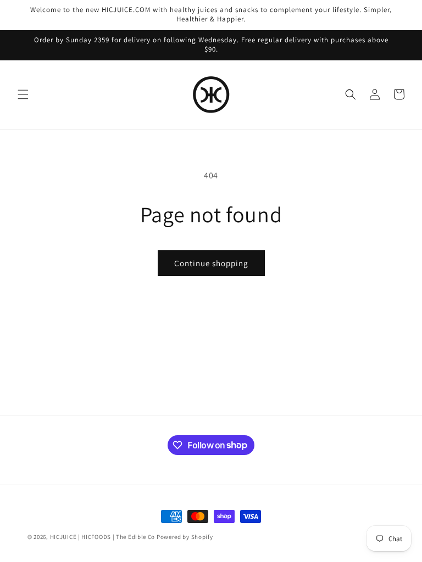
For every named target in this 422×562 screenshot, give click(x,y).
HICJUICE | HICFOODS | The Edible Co (103, 537)
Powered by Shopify (185, 537)
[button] (23, 94)
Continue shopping (211, 263)
